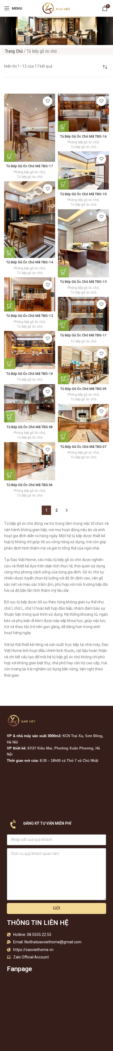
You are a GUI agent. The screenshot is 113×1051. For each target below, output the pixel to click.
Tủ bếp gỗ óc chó (30, 177)
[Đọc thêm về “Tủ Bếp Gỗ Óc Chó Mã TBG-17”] (9, 156)
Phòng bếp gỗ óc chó (29, 172)
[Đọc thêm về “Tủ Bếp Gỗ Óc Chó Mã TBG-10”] (9, 363)
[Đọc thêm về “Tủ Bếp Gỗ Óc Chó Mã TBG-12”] (9, 305)
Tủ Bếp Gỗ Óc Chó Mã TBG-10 (29, 374)
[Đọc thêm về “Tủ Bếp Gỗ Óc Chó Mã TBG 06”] (9, 474)
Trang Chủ (14, 51)
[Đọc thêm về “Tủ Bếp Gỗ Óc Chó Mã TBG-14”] (9, 252)
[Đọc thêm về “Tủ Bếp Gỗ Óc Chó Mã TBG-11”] (63, 325)
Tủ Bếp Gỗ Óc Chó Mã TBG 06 (30, 485)
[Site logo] (56, 8)
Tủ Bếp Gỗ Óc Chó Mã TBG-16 (83, 136)
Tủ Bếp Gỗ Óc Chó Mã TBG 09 (83, 389)
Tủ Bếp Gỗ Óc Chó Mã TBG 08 (30, 427)
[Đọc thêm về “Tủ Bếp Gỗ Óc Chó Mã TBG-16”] (63, 126)
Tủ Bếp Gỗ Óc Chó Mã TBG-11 (83, 335)
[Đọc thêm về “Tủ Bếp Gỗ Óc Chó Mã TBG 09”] (63, 378)
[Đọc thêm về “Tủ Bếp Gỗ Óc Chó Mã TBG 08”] (9, 416)
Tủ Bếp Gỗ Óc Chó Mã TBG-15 (83, 194)
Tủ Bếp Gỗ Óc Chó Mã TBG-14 (29, 262)
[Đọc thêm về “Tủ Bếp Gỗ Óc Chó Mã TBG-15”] (63, 184)
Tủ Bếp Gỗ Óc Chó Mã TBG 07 (83, 447)
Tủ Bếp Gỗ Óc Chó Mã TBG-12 (29, 316)
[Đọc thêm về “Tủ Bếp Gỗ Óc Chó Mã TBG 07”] (63, 436)
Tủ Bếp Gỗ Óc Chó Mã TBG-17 (29, 166)
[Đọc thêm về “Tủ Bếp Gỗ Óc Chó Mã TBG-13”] (63, 271)
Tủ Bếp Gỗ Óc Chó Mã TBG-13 (83, 282)
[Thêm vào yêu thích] (47, 101)
